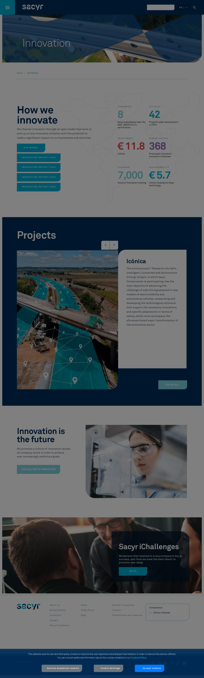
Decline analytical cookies (63, 668)
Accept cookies (152, 668)
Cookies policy (138, 658)
